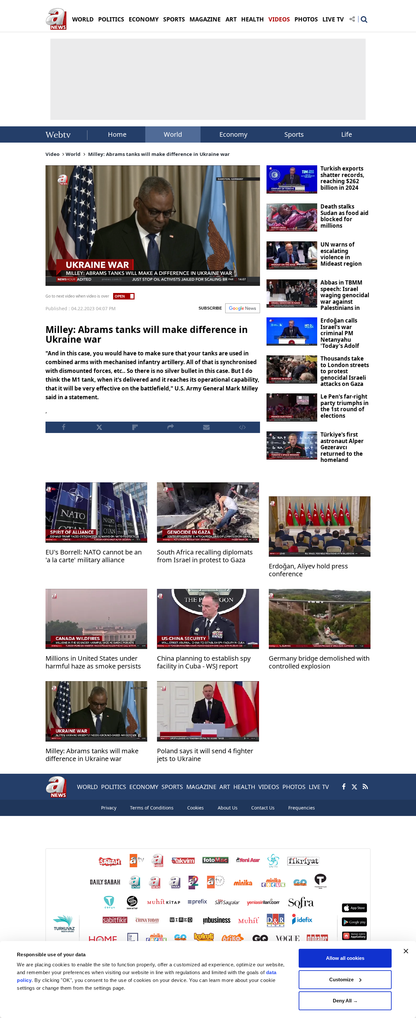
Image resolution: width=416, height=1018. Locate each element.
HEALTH (252, 19)
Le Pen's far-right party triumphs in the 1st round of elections (344, 406)
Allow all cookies (345, 958)
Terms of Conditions (152, 808)
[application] (153, 225)
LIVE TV (333, 19)
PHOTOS (306, 19)
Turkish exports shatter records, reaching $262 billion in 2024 (342, 178)
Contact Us (263, 808)
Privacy (108, 808)
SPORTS (174, 19)
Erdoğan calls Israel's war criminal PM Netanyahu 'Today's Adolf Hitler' (339, 336)
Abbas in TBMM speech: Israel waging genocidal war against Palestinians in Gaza (344, 298)
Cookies (195, 808)
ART (231, 19)
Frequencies (301, 808)
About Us (228, 808)
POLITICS (111, 19)
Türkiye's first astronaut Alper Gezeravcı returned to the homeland (342, 447)
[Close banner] (406, 951)
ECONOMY (144, 19)
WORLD (83, 19)
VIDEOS (279, 19)
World (173, 134)
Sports (294, 134)
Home (117, 134)
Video (52, 154)
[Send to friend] (206, 427)
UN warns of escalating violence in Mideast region (341, 254)
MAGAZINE (205, 19)
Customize (341, 979)
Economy (233, 134)
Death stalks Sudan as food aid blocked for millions (344, 216)
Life (346, 134)
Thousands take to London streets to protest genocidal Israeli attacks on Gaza (344, 371)
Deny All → (345, 1000)
